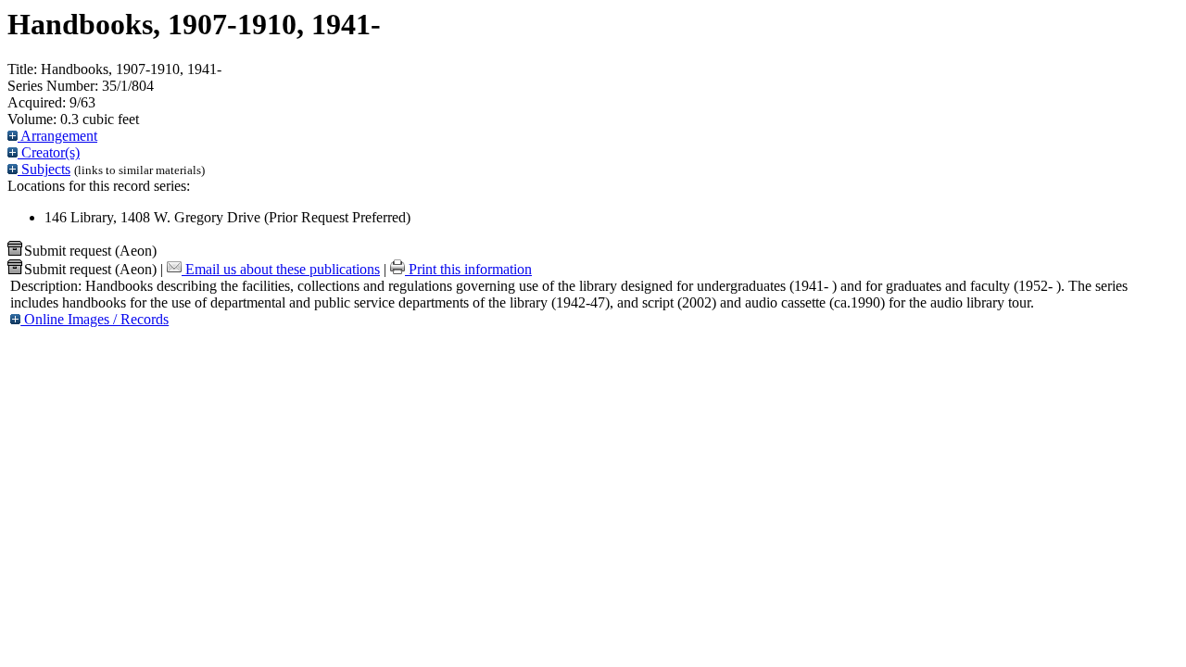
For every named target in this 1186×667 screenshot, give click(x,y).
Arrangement (57, 136)
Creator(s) (49, 152)
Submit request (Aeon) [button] (90, 250)
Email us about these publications (281, 269)
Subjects (44, 169)
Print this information (468, 269)
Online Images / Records (94, 319)
